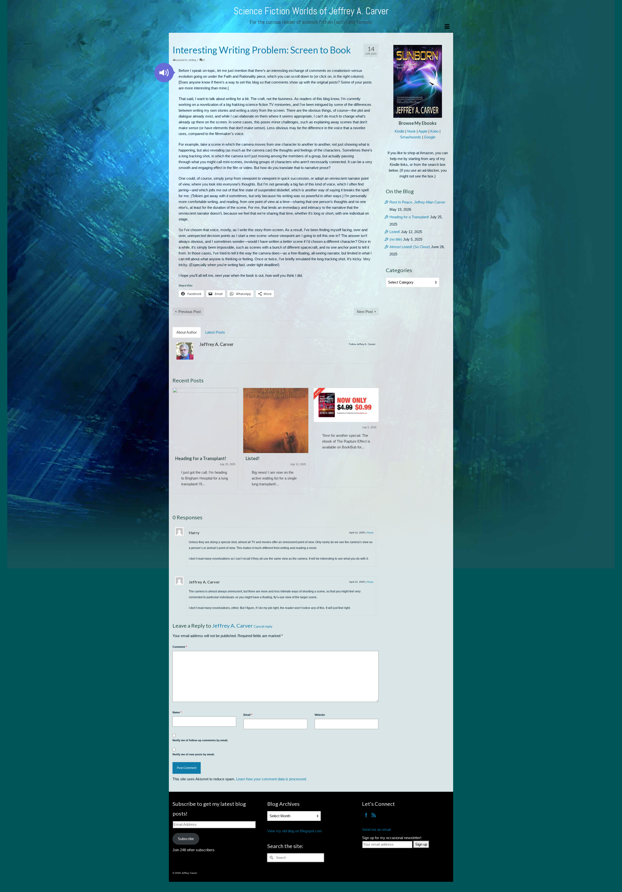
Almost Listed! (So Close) (409, 247)
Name (177, 712)
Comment (180, 646)
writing (192, 60)
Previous (177, 446)
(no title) (395, 239)
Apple (422, 131)
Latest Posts (215, 332)
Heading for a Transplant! (409, 217)
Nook (411, 131)
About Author (186, 332)
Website (320, 714)
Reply (370, 532)
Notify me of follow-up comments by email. (200, 740)
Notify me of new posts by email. (194, 754)
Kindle (399, 131)
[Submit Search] (271, 857)
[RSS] (373, 815)
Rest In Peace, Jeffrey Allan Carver (417, 202)
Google (429, 137)
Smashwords (410, 137)
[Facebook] (366, 815)
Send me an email (376, 829)
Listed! (394, 232)
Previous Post (189, 312)
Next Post (365, 312)
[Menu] (447, 27)
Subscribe (186, 839)
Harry (194, 532)
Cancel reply (263, 626)
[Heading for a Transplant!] (205, 420)
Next (374, 446)
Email (247, 714)
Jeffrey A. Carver (216, 344)
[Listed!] (275, 420)
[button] (164, 72)
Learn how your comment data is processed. (271, 779)
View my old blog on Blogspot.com (294, 831)
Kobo (434, 131)
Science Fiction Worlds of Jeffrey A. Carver (311, 11)
